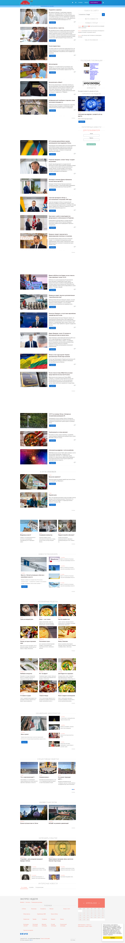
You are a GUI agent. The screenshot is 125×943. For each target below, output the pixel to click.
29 (84, 919)
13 (102, 913)
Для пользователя (91, 130)
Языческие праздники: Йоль (66, 876)
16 (87, 915)
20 (102, 915)
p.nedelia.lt (88, 924)
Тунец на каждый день (26, 619)
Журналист (34, 476)
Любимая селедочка (26, 673)
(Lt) (100, 1)
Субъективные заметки (32, 763)
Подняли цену (53, 495)
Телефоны (44, 919)
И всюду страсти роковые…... (66, 777)
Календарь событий (27, 842)
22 (84, 917)
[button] (22, 770)
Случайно (31, 887)
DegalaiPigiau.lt (81, 926)
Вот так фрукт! (43, 673)
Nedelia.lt (22, 902)
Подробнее (52, 22)
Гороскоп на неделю (85, 97)
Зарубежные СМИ (41, 914)
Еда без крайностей (64, 619)
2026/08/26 (51, 472)
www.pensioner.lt (82, 924)
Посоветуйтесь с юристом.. (56, 28)
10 (91, 913)
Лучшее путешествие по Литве (29, 823)
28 (80, 919)
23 (87, 917)
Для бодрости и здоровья (65, 673)
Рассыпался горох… (45, 641)
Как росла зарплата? (55, 477)
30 (87, 919)
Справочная (26, 919)
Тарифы (34, 919)
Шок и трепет (25, 734)
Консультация (25, 476)
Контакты (28, 902)
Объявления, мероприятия (30, 718)
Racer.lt (87, 926)
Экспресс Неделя (24, 605)
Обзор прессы (26, 914)
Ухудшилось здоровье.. (55, 10)
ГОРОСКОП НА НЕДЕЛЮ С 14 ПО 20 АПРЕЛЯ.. (61, 450)
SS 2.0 (31, 940)
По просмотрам (39, 887)
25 (95, 917)
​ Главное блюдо (43, 695)
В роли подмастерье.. (55, 46)
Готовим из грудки (25, 695)
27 (102, 917)
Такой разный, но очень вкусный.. (58, 432)
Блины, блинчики (63, 641)
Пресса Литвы (54, 914)
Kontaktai (80, 2)
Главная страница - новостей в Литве (30, 6)
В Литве (24, 908)
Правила (53, 919)
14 (80, 915)
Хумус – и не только (45, 619)
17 (91, 915)
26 (98, 917)
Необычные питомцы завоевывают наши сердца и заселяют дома (66, 745)
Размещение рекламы (36, 902)
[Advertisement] (48, 129)
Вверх (90, 926)
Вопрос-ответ (66, 908)
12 (98, 913)
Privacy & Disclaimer (45, 938)
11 (95, 913)
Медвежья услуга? (25, 535)
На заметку (43, 908)
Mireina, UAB (73, 938)
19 (98, 915)
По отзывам (24, 887)
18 (95, 915)
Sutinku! (113, 938)
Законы (62, 919)
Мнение (51, 908)
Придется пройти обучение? (66, 535)
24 (91, 917)
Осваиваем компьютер (45, 535)
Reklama (86, 2)
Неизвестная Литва (27, 806)
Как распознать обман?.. (56, 82)
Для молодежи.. (53, 64)
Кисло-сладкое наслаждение (66, 695)
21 (80, 917)
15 (84, 915)
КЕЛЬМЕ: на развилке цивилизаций (58, 823)
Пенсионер (25, 558)
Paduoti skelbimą (94, 2)
